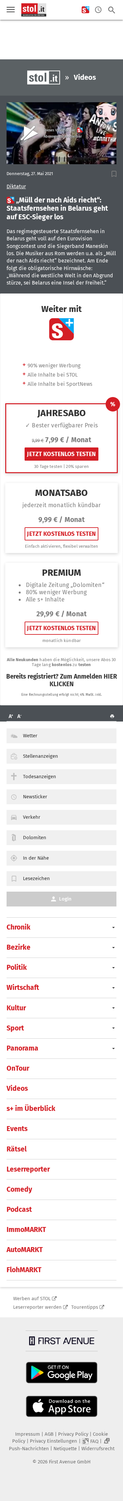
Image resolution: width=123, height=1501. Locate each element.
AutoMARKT (25, 1249)
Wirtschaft (23, 987)
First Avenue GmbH (70, 1462)
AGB (49, 1434)
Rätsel (17, 1149)
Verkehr (31, 817)
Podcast (19, 1209)
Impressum (27, 1434)
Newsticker (35, 797)
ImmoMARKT (26, 1229)
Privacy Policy (73, 1434)
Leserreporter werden (37, 1307)
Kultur (16, 1008)
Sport (15, 1028)
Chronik (19, 927)
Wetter (30, 736)
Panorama (22, 1048)
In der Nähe (36, 858)
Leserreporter (28, 1169)
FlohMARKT (24, 1270)
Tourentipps (84, 1307)
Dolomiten (34, 838)
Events (17, 1128)
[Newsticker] (98, 10)
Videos (17, 1088)
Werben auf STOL (32, 1299)
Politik (17, 967)
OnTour (18, 1068)
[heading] (61, 208)
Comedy (19, 1189)
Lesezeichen (36, 878)
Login (65, 899)
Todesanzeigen (39, 777)
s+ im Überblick (31, 1108)
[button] (114, 174)
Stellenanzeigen (40, 756)
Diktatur (16, 187)
